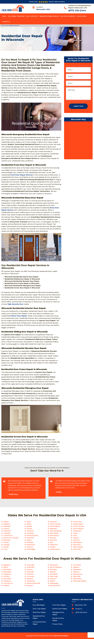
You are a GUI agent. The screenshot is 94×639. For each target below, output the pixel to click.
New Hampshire (56, 531)
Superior (76, 567)
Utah (75, 535)
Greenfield (30, 567)
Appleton (6, 565)
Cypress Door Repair (61, 636)
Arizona (6, 529)
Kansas (29, 529)
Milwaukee (54, 565)
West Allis (76, 576)
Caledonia (7, 574)
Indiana (29, 526)
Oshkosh (53, 579)
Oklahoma (54, 545)
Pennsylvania (55, 549)
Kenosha (30, 574)
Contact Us (6, 21)
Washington (77, 542)
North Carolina (55, 524)
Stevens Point (55, 585)
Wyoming (76, 549)
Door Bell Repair (39, 605)
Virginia (76, 538)
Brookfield (7, 569)
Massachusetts (32, 535)
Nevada (53, 538)
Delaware (7, 540)
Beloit (5, 567)
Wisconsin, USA (43, 9)
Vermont (76, 540)
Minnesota (31, 545)
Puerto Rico (77, 522)
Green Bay (30, 565)
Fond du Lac (8, 583)
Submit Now (78, 106)
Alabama (6, 524)
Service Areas (81, 16)
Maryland (30, 538)
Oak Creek (54, 576)
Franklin (6, 585)
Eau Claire (7, 579)
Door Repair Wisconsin (12, 25)
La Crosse (30, 576)
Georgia (6, 545)
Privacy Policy (57, 624)
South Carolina (78, 526)
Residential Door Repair (39, 617)
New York (53, 540)
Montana (53, 522)
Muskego (53, 569)
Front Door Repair (59, 605)
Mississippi (31, 549)
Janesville (30, 572)
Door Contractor (31, 16)
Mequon (30, 585)
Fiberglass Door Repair (58, 613)
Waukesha (77, 569)
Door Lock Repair (39, 609)
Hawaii (6, 547)
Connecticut (8, 535)
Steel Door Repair (39, 612)
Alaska (6, 522)
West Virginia (78, 547)
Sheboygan (54, 583)
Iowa (5, 549)
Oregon (53, 547)
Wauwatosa (77, 574)
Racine (52, 581)
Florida (6, 542)
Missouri (30, 547)
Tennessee (77, 531)
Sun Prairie (77, 565)
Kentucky (30, 531)
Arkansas (6, 526)
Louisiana (30, 533)
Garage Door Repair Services (49, 16)
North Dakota (55, 526)
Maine (29, 540)
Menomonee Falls (33, 583)
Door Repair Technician (16, 16)
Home (4, 16)
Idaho (29, 522)
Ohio (51, 542)
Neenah (53, 572)
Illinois (29, 524)
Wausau (76, 572)
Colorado (6, 533)
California (7, 531)
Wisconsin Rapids (79, 581)
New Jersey (54, 533)
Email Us (79, 609)
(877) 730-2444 (77, 10)
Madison (30, 579)
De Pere (6, 576)
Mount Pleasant (56, 567)
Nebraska (53, 529)
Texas (75, 533)
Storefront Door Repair (58, 619)
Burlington (7, 572)
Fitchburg (7, 581)
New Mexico (54, 535)
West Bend (77, 579)
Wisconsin (77, 545)
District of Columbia (10, 538)
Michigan (30, 542)
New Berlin (54, 574)
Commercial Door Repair (39, 623)
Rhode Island (78, 524)
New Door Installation (67, 16)
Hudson (30, 569)
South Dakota (78, 529)
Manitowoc (31, 581)
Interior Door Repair (59, 609)
